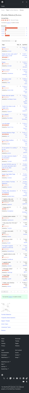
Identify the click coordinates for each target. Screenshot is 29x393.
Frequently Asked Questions (8, 317)
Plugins (17, 343)
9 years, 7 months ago (25, 97)
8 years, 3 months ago (25, 63)
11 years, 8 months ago (24, 276)
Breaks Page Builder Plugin (8, 174)
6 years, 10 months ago (24, 49)
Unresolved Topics (6, 327)
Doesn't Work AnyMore (8, 140)
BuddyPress (5, 369)
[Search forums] (15, 41)
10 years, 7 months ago (24, 192)
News (2, 341)
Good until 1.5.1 (7, 207)
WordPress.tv (5, 357)
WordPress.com (6, 361)
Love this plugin (6, 123)
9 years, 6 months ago (25, 88)
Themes (17, 341)
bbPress (4, 366)
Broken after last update (8, 95)
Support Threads (5, 321)
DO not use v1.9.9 (7, 239)
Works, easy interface (8, 282)
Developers (4, 355)
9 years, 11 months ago (24, 134)
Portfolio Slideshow (13, 10)
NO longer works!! (7, 268)
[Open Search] (23, 2)
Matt (3, 364)
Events (17, 352)
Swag (17, 357)
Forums (3, 6)
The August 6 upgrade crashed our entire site (7, 246)
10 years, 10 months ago (24, 157)
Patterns (17, 345)
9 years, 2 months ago (25, 80)
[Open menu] (27, 2)
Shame (3, 62)
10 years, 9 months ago (24, 149)
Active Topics (4, 324)
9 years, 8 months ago (25, 107)
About (2, 338)
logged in (9, 22)
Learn (2, 350)
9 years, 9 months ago (25, 125)
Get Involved (18, 350)
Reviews (3, 330)
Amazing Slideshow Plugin (8, 132)
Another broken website (9, 216)
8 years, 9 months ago (25, 71)
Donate (17, 355)
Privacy (3, 345)
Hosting (3, 343)
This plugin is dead (6, 79)
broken (3, 86)
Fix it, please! (5, 114)
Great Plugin (6, 275)
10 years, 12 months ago (25, 209)
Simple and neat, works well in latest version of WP (9, 54)
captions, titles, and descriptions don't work (8, 200)
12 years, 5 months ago (24, 284)
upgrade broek (7, 262)
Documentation (5, 352)
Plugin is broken (6, 69)
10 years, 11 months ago (25, 200)
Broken (4, 47)
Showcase (17, 338)
